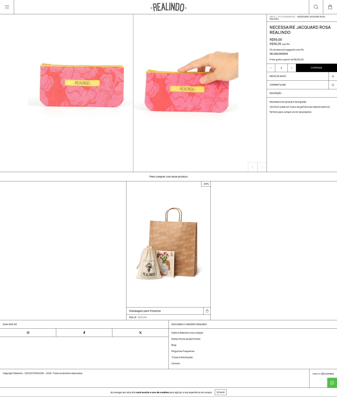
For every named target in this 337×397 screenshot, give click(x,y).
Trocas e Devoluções (182, 357)
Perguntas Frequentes (182, 351)
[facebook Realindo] (84, 333)
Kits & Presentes (286, 17)
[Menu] (7, 7)
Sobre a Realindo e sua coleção (187, 332)
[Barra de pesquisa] (316, 7)
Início (272, 17)
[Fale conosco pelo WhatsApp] (332, 383)
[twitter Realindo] (140, 333)
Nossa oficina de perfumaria (185, 339)
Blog (173, 345)
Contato (175, 363)
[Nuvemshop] (323, 373)
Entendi (221, 392)
